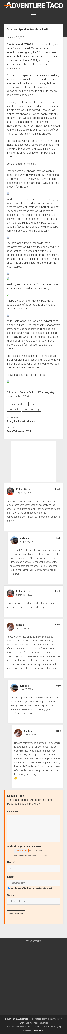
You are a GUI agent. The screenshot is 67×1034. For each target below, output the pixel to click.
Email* (10, 876)
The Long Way (46, 392)
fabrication (37, 404)
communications (18, 404)
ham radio (14, 409)
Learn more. (38, 1031)
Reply (57, 489)
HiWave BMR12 (35, 174)
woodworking (31, 409)
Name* (11, 862)
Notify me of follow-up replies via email (32, 888)
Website (11, 895)
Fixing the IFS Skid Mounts (21, 421)
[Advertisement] (33, 461)
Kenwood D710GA (22, 44)
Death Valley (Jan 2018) (19, 431)
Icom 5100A (30, 60)
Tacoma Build (26, 392)
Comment (12, 811)
